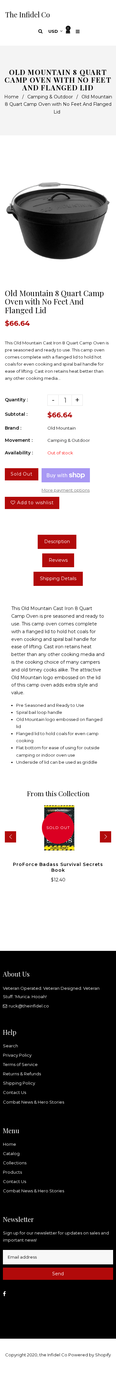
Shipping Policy (19, 1083)
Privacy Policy (17, 1055)
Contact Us (14, 1092)
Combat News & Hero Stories (33, 1102)
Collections (14, 1162)
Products (12, 1172)
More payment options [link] (66, 490)
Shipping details (58, 578)
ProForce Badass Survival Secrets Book (58, 867)
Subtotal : (16, 414)
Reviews (58, 560)
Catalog (11, 1153)
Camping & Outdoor (50, 97)
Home (11, 97)
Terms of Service (20, 1064)
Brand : (13, 428)
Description (57, 541)
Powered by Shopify (89, 1354)
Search (10, 1045)
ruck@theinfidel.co (29, 1005)
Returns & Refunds (22, 1073)
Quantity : (16, 400)
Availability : (19, 453)
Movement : (19, 440)
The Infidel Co (27, 14)
